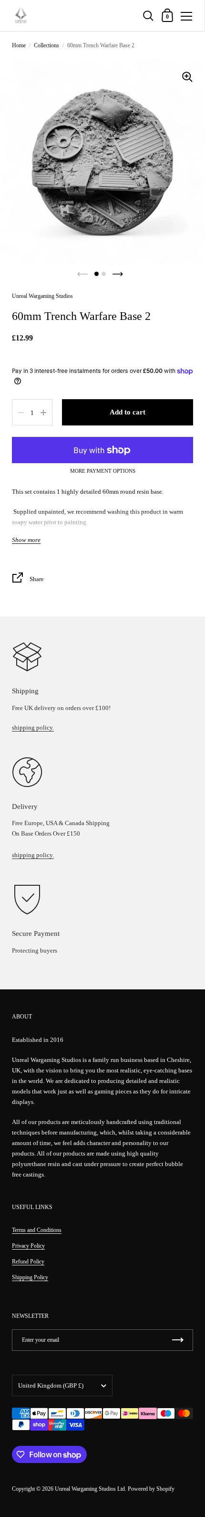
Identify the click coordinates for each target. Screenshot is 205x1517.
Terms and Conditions (37, 1230)
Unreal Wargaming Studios (42, 296)
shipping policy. (33, 727)
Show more (26, 540)
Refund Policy (28, 1261)
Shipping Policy (30, 1277)
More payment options (102, 471)
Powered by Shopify (151, 1488)
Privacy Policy (28, 1245)
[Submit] (178, 1340)
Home (19, 45)
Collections (46, 45)
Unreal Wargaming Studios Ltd (90, 1488)
